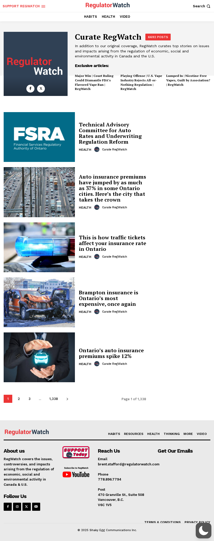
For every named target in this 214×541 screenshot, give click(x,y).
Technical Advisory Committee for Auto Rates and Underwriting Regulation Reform (110, 133)
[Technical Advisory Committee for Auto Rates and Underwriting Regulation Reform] (39, 137)
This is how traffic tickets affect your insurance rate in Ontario (112, 243)
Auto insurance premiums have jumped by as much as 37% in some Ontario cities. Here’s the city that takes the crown (112, 188)
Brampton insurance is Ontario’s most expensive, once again (108, 298)
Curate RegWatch (114, 149)
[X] (41, 89)
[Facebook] (30, 89)
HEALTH (85, 149)
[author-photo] (97, 149)
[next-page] (67, 399)
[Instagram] (17, 507)
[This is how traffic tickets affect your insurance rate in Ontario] (39, 247)
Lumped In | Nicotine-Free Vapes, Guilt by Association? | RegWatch (188, 80)
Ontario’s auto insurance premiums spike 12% (111, 353)
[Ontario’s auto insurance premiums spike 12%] (39, 357)
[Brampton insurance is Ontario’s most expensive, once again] (39, 302)
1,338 (53, 399)
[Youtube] (36, 507)
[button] (202, 6)
